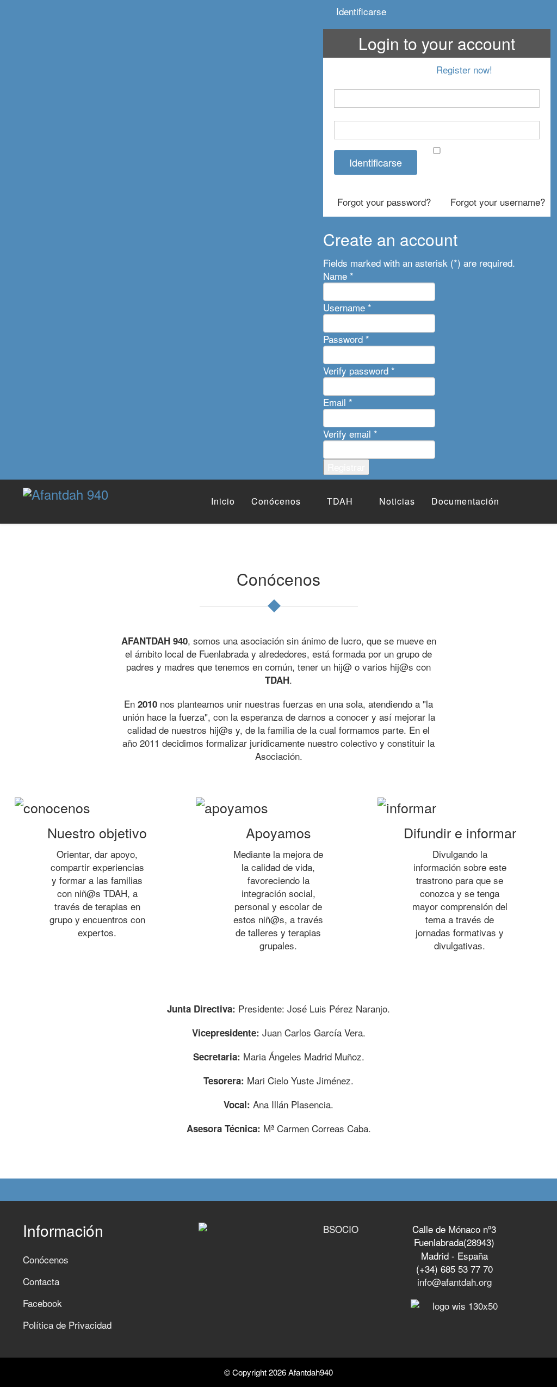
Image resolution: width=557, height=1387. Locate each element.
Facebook (42, 1303)
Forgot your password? (383, 201)
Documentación (465, 501)
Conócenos (276, 501)
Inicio (223, 501)
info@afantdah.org (454, 1281)
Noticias (397, 501)
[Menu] (529, 501)
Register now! (464, 69)
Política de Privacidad (67, 1324)
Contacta (41, 1281)
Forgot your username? (496, 201)
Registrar (346, 467)
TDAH (340, 501)
